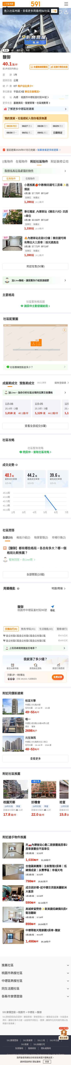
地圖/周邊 (57, 588)
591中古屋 (54, 1040)
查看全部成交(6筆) (35, 426)
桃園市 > (22, 1012)
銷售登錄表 (60, 382)
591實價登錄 (12, 1040)
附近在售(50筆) (35, 266)
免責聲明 (19, 1048)
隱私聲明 (36, 1062)
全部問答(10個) (35, 574)
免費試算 (57, 677)
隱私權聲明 (46, 1048)
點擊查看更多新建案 (47, 150)
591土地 (41, 1040)
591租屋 (25, 1044)
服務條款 (32, 1048)
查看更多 (35, 758)
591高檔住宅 (39, 1044)
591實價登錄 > (10, 1012)
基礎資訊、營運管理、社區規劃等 (31, 103)
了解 (54, 11)
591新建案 (28, 1040)
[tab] (11, 178)
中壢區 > (32, 1012)
